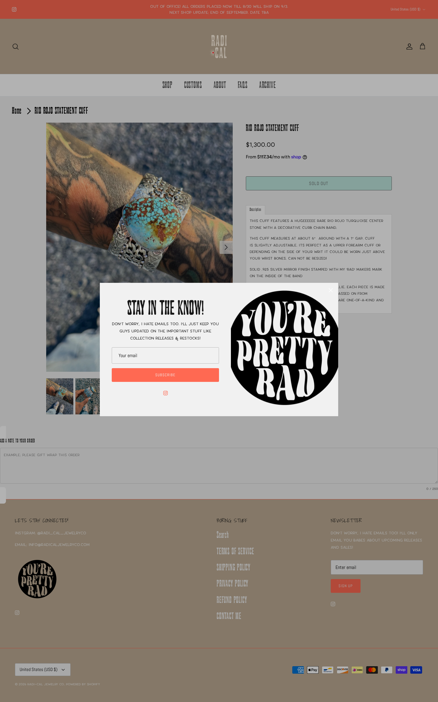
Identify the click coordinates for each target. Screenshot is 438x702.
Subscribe (165, 374)
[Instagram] (165, 393)
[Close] (330, 290)
